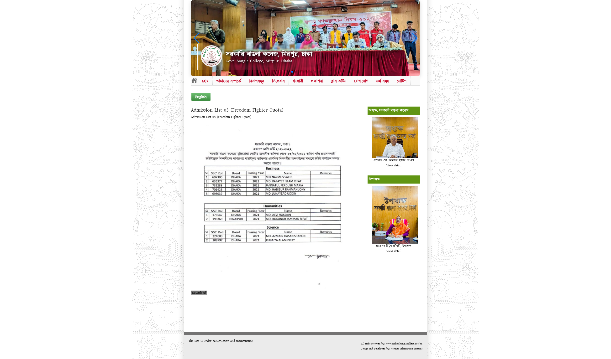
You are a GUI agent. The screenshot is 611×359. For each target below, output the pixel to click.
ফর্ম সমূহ (382, 81)
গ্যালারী (298, 81)
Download (199, 293)
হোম (205, 81)
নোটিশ (401, 81)
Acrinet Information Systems (406, 349)
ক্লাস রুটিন (338, 81)
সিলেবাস (278, 81)
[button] (288, 72)
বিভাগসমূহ (256, 81)
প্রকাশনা (317, 81)
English (201, 97)
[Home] (194, 80)
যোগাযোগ (361, 81)
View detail (393, 165)
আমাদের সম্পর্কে (228, 81)
